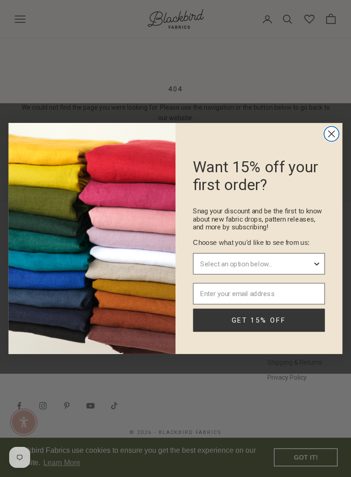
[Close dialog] (331, 134)
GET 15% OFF (259, 320)
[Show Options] (317, 264)
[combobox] (256, 264)
